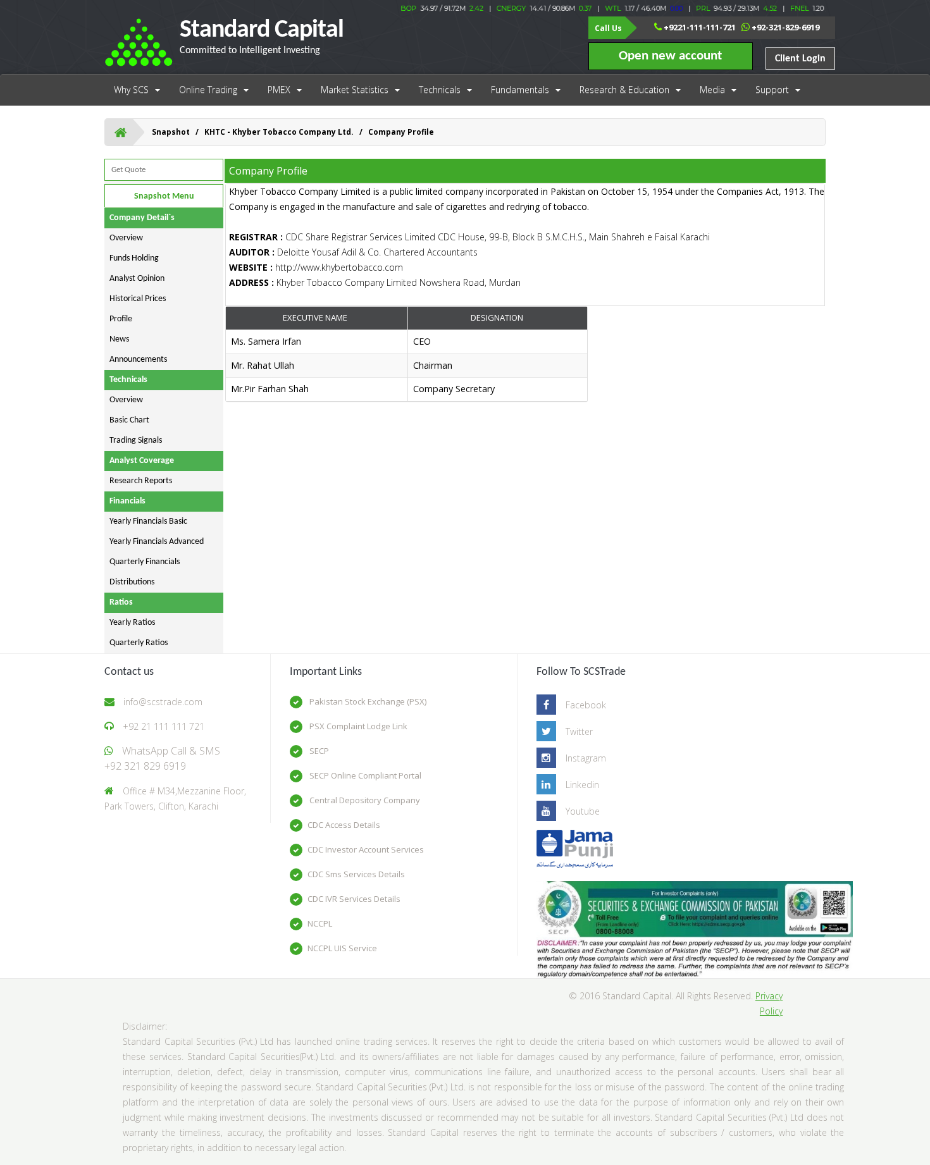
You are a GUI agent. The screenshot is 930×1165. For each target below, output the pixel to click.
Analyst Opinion (136, 278)
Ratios (121, 602)
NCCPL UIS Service (342, 948)
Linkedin (582, 785)
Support (772, 89)
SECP (318, 750)
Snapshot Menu (164, 196)
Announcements (138, 359)
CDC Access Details (343, 824)
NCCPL (319, 923)
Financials (127, 501)
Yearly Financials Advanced (156, 541)
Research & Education (624, 89)
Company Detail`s (142, 218)
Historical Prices (137, 299)
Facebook (586, 705)
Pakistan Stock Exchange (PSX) (366, 701)
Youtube (583, 811)
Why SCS (131, 89)
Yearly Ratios (132, 622)
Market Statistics (354, 89)
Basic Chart (129, 420)
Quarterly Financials (144, 562)
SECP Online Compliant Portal (364, 775)
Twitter (579, 731)
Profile (120, 319)
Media (712, 89)
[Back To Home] (121, 132)
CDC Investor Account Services (365, 849)
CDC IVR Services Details (353, 898)
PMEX (279, 89)
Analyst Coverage (141, 460)
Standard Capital (262, 37)
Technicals (440, 89)
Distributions (131, 582)
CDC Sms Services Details (356, 874)
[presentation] (407, 366)
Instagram (586, 758)
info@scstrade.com (162, 702)
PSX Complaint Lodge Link (357, 726)
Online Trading (208, 89)
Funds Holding (134, 258)
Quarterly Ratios (138, 643)
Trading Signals (135, 440)
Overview (126, 238)
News (119, 339)
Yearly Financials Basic (148, 521)
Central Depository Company (363, 800)
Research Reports (140, 481)
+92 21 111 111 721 (163, 726)
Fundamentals (520, 89)
